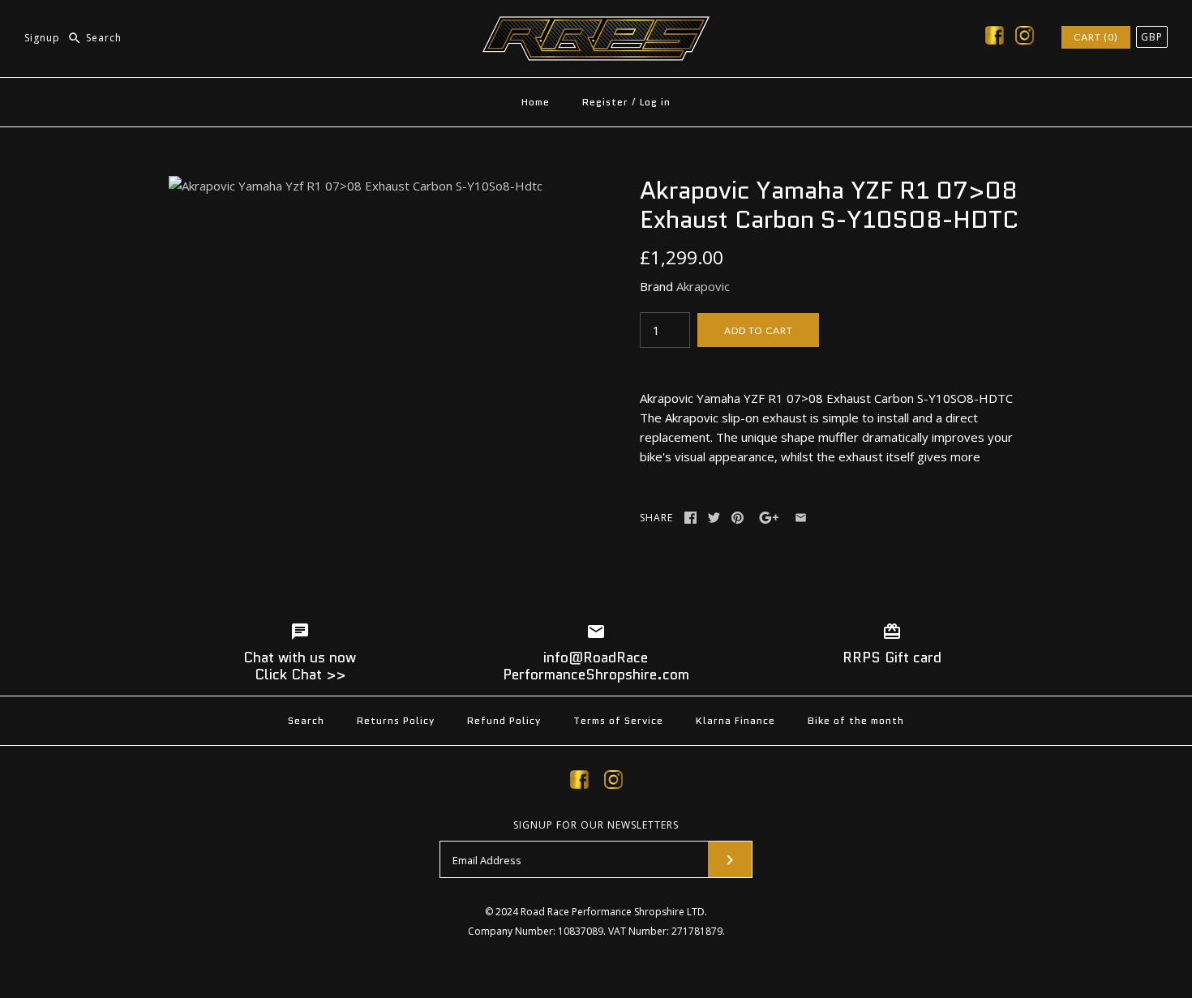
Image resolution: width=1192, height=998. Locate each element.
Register (605, 102)
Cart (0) (1096, 37)
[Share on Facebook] (690, 518)
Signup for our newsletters (596, 825)
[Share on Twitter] (714, 518)
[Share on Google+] (769, 518)
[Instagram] (1024, 38)
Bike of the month (856, 720)
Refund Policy (504, 720)
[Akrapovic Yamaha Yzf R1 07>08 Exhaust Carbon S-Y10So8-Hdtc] (355, 186)
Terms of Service (618, 720)
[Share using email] (801, 518)
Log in (655, 102)
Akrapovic (703, 286)
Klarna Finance (735, 720)
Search (306, 720)
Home (535, 102)
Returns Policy (396, 720)
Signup (42, 38)
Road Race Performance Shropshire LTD (613, 912)
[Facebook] (994, 38)
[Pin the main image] (737, 518)
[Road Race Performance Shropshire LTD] (596, 26)
